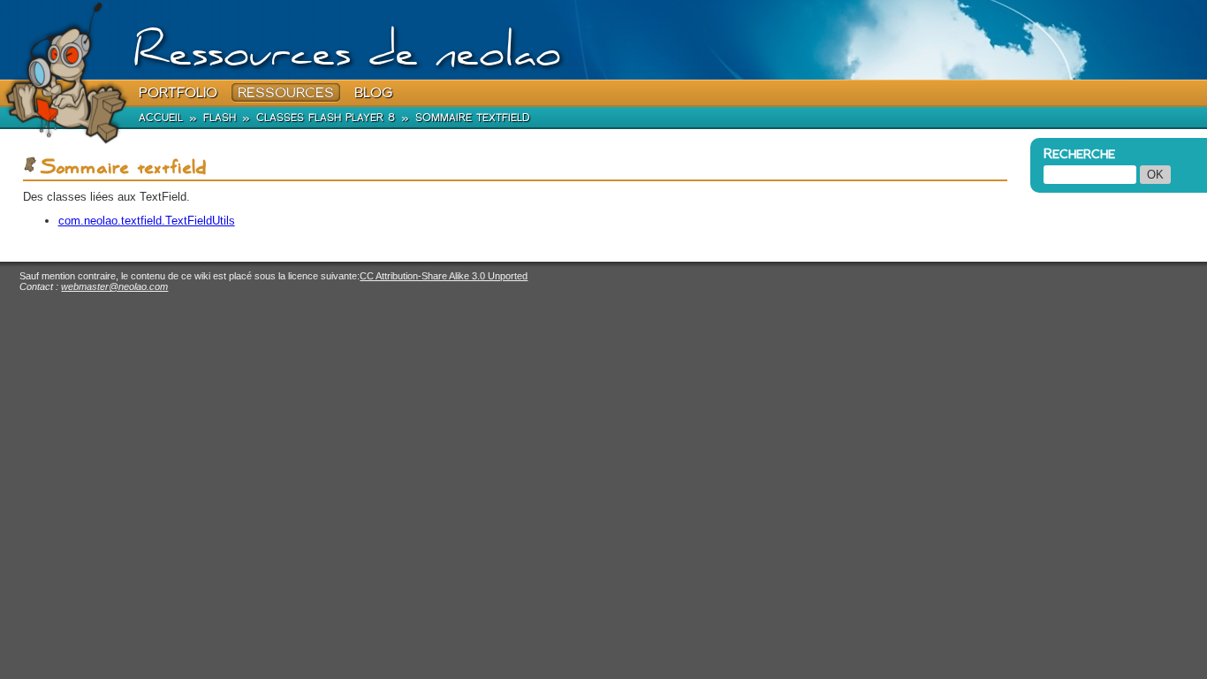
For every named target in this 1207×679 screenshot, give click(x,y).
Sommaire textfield (472, 117)
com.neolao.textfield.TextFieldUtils (146, 220)
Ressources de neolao (347, 57)
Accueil (161, 117)
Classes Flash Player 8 (325, 117)
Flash (219, 117)
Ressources (286, 92)
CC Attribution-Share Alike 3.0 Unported (444, 276)
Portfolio (178, 92)
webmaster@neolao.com (114, 286)
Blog (373, 92)
